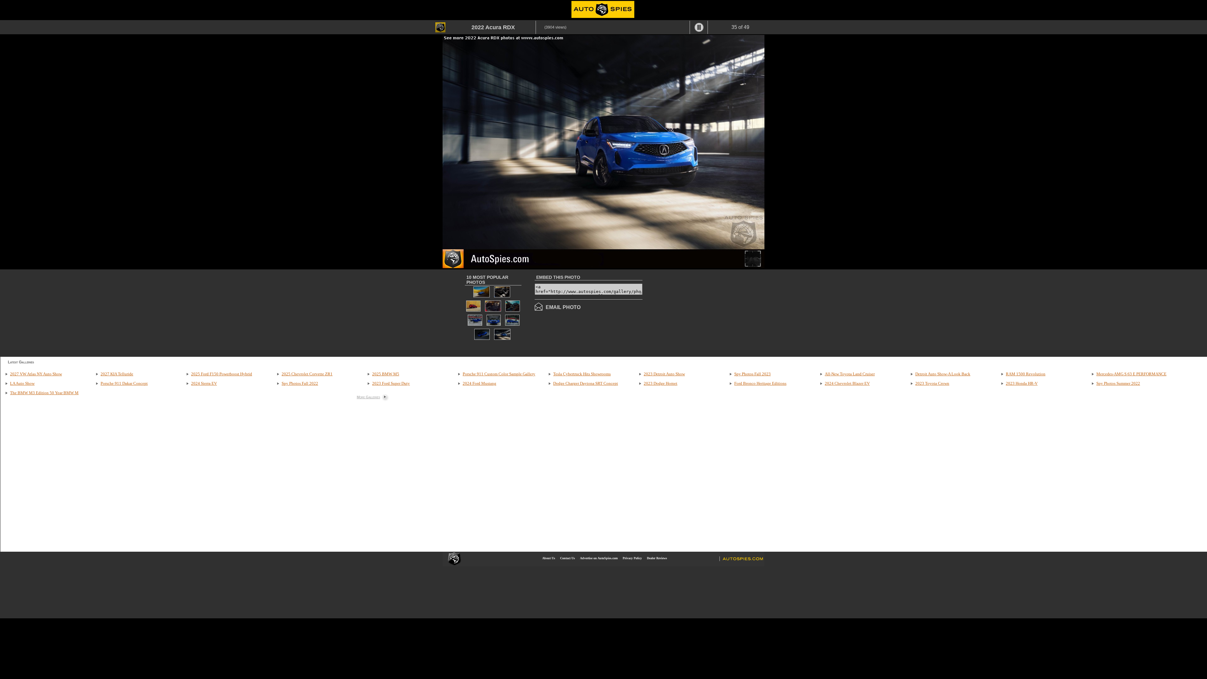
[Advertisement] (695, 312)
